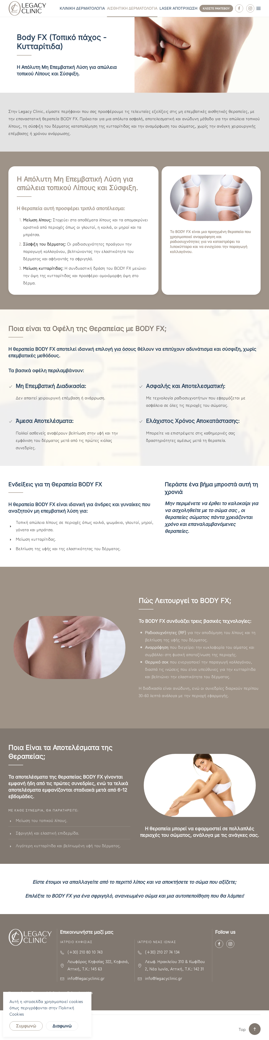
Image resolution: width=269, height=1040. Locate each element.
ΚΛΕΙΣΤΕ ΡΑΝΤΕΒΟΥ (216, 8)
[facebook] (239, 8)
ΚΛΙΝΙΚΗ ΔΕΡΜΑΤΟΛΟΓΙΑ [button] (82, 8)
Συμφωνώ (26, 1025)
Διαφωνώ (62, 1025)
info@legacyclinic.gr (86, 978)
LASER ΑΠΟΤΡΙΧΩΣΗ (178, 8)
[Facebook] (219, 944)
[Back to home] (28, 8)
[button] (258, 8)
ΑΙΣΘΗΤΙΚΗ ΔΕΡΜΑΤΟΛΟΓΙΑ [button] (132, 8)
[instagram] (250, 8)
